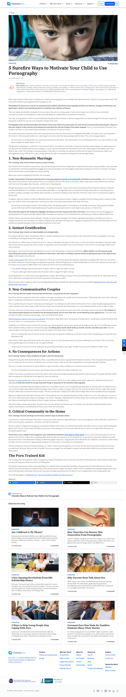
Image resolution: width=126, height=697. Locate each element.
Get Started (110, 4)
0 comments (55, 546)
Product (42, 4)
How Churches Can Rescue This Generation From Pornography (85, 533)
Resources (78, 4)
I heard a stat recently (16, 260)
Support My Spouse (67, 662)
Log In (101, 4)
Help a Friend (64, 658)
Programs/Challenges (95, 668)
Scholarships (80, 665)
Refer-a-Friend (110, 670)
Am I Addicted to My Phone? (26, 532)
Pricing (41, 658)
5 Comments (111, 641)
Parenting (12, 63)
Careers (79, 662)
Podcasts (91, 658)
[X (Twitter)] (124, 349)
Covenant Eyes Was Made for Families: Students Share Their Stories (88, 626)
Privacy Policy (29, 691)
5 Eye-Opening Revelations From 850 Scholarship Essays (31, 579)
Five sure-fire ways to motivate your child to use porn (55, 475)
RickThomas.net (93, 85)
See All (90, 655)
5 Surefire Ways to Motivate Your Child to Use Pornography (35, 495)
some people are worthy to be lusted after (65, 179)
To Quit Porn (64, 655)
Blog (12, 13)
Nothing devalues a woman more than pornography (27, 319)
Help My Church (65, 668)
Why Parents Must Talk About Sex (86, 577)
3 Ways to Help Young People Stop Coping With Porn (30, 626)
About (68, 4)
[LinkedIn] (124, 345)
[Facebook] (124, 341)
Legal (37, 691)
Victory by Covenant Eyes (48, 655)
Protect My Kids (65, 665)
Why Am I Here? (55, 4)
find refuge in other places (74, 435)
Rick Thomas (20, 83)
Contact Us (109, 658)
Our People (80, 658)
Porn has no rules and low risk (19, 380)
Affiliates (108, 667)
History (78, 655)
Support (90, 4)
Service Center (110, 655)
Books (90, 665)
